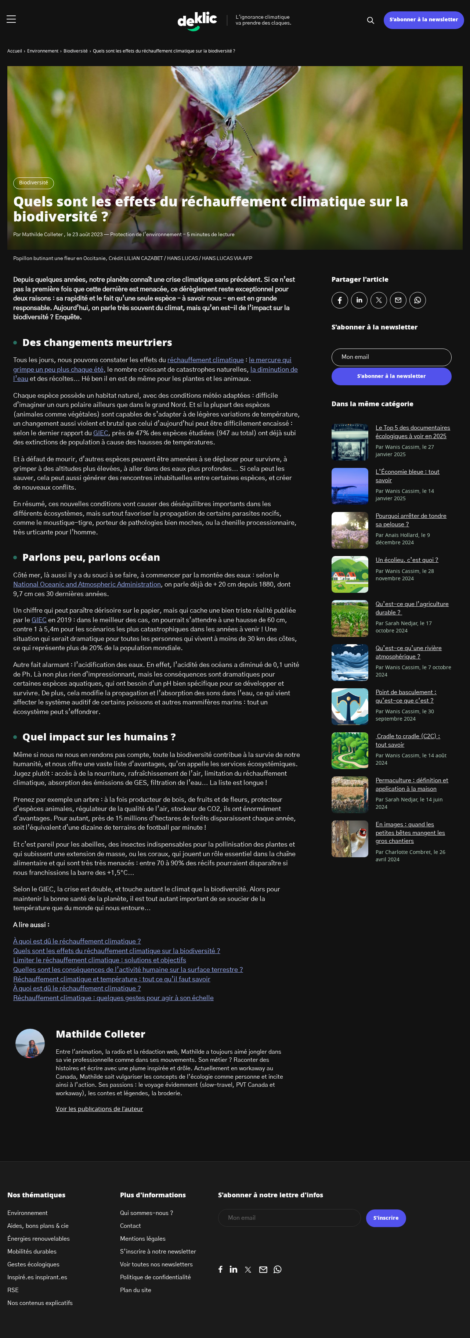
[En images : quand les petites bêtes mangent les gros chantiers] (350, 839)
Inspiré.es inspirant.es (37, 1277)
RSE (13, 1290)
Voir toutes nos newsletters (156, 1264)
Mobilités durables (32, 1252)
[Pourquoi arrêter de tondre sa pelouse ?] (350, 530)
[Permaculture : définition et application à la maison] (350, 794)
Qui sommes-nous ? (146, 1213)
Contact (130, 1226)
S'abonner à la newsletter (391, 376)
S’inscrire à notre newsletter (158, 1252)
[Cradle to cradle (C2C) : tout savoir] (350, 750)
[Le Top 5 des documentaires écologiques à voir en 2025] (350, 442)
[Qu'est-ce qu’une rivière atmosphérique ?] (350, 662)
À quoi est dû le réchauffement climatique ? (77, 941)
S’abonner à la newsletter (424, 19)
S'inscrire (386, 1218)
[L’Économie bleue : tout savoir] (350, 486)
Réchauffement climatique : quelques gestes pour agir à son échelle (113, 998)
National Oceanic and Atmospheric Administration (87, 584)
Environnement (27, 1213)
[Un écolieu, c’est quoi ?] (350, 574)
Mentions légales (143, 1239)
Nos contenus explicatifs (40, 1303)
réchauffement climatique (205, 360)
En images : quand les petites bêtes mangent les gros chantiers (410, 833)
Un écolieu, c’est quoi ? (407, 560)
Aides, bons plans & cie (38, 1226)
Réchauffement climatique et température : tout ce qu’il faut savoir (111, 979)
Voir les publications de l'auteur (99, 1109)
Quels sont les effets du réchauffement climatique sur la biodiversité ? (116, 951)
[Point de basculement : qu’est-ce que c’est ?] (350, 706)
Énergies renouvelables (38, 1239)
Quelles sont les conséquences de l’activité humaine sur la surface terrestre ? (128, 970)
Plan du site (135, 1290)
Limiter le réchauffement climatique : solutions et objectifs (99, 960)
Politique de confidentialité (155, 1277)
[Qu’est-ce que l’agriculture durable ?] (350, 618)
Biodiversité (33, 182)
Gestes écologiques (33, 1264)
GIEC (100, 433)
